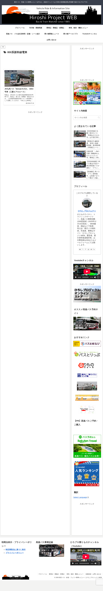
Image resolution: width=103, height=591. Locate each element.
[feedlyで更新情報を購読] (91, 249)
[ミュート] (95, 277)
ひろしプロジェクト (87, 211)
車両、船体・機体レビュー (75, 574)
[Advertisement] (35, 61)
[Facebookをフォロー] (85, 249)
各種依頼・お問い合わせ (93, 574)
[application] (87, 271)
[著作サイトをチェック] (80, 249)
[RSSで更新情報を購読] (94, 249)
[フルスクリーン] (98, 277)
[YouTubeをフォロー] (88, 249)
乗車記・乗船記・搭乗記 (56, 574)
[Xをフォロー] (82, 249)
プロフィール (42, 574)
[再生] (76, 277)
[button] (99, 117)
